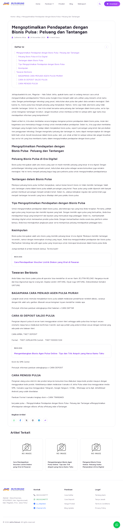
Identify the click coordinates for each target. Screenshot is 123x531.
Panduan (48, 4)
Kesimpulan (23, 68)
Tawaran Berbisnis (24, 72)
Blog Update (69, 508)
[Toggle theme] (99, 3)
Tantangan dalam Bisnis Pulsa (30, 60)
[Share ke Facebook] (20, 420)
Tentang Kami (100, 495)
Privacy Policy (100, 508)
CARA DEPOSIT (56, 367)
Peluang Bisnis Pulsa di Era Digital (32, 56)
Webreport (82, 4)
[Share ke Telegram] (39, 420)
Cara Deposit (69, 499)
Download (113, 4)
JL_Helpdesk (41, 504)
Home (38, 4)
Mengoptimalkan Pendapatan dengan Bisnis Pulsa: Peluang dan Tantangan (47, 53)
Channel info (41, 508)
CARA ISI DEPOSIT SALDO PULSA (32, 80)
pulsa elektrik (31, 381)
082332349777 (42, 499)
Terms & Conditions (102, 504)
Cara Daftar (68, 495)
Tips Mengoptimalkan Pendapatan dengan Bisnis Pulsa (41, 64)
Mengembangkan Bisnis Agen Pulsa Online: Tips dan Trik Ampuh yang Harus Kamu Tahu (59, 353)
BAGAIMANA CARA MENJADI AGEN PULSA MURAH (40, 76)
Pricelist (62, 4)
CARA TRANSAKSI (56, 397)
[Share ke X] (26, 420)
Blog (71, 4)
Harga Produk (69, 504)
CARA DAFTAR (67, 308)
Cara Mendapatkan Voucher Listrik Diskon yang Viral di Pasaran (46, 262)
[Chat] (116, 524)
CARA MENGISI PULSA (28, 83)
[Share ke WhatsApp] (14, 420)
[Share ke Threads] (32, 420)
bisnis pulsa (52, 299)
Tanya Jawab (100, 499)
